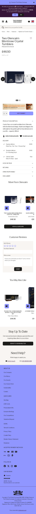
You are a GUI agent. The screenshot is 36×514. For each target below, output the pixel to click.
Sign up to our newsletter (18, 343)
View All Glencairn (18, 226)
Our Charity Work (9, 384)
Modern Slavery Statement (11, 439)
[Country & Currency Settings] (32, 21)
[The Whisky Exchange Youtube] (15, 466)
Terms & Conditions (9, 428)
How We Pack (7, 163)
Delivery (6, 141)
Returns (5, 167)
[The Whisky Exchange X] (8, 466)
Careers (6, 391)
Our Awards (7, 380)
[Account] (6, 21)
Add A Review (7, 243)
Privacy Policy (7, 431)
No (21, 15)
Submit (18, 269)
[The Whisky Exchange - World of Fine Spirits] (17, 21)
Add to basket (7, 208)
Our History (7, 376)
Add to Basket (21, 113)
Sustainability (7, 388)
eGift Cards (7, 404)
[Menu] (3, 21)
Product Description (10, 121)
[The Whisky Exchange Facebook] (5, 466)
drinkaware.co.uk (22, 510)
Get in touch (11, 361)
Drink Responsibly (9, 172)
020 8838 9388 (27, 361)
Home (3, 31)
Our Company (8, 372)
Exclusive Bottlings (9, 411)
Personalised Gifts (8, 408)
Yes (15, 15)
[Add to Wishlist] (31, 38)
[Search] (3, 27)
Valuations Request (9, 419)
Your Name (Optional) (9, 248)
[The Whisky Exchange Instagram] (12, 466)
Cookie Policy (7, 435)
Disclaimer (6, 176)
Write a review (7, 255)
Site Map (6, 400)
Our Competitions (9, 415)
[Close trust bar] (34, 2)
